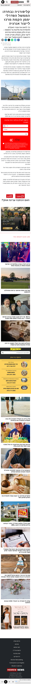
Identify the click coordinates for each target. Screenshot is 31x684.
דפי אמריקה (17, 656)
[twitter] (9, 40)
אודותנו (17, 644)
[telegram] (15, 40)
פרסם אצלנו (17, 641)
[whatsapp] (12, 40)
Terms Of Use (17, 147)
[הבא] (9, 682)
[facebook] (18, 40)
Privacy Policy (12, 147)
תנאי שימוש (17, 647)
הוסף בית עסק (15, 357)
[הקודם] (2, 682)
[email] (2, 40)
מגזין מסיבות (16, 653)
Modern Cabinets (17, 666)
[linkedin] (5, 40)
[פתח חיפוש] (6, 1)
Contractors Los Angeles (16, 663)
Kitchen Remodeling (17, 660)
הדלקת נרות (27, 5)
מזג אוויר (19, 5)
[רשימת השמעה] (13, 682)
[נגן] (5, 682)
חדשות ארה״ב (17, 650)
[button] (4, 126)
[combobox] (15, 352)
